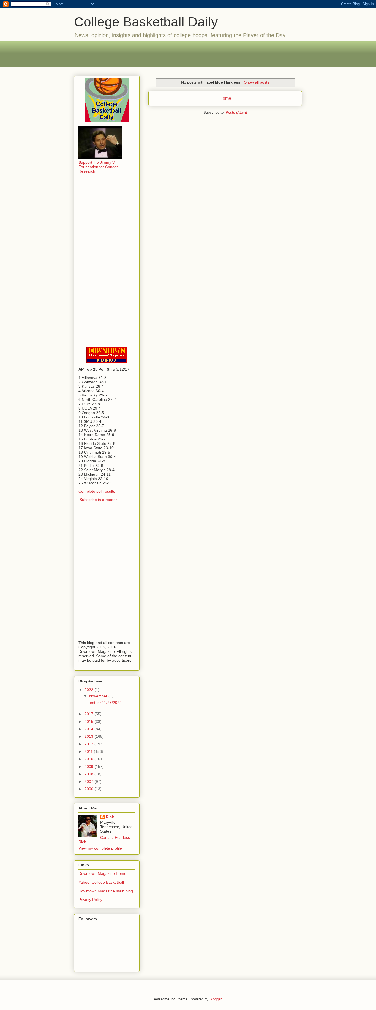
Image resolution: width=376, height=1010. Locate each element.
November (98, 696)
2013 (89, 736)
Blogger (215, 999)
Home (225, 98)
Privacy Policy (90, 899)
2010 (89, 759)
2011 (89, 751)
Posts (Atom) (236, 112)
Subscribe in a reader (98, 499)
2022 (89, 689)
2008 (89, 774)
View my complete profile (100, 848)
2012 (89, 744)
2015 (89, 721)
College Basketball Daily (146, 22)
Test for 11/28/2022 (105, 702)
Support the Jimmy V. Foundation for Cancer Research (98, 166)
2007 (89, 781)
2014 (89, 729)
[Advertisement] (188, 53)
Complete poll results (96, 491)
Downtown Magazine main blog (105, 891)
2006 (89, 789)
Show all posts (256, 82)
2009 (89, 766)
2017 (89, 714)
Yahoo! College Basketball (101, 882)
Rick (110, 817)
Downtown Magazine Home (102, 873)
